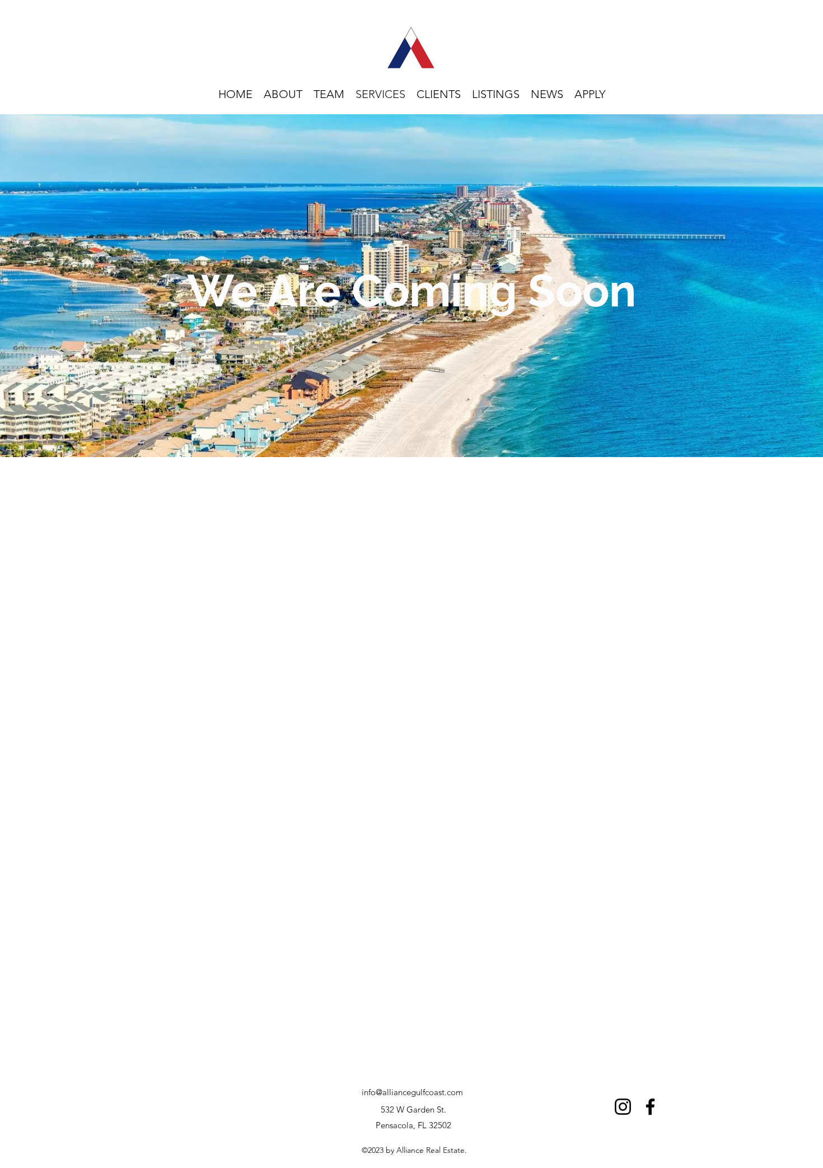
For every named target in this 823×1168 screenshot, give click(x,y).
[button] (590, 94)
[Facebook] (650, 1107)
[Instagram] (623, 1107)
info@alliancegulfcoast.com (412, 1092)
